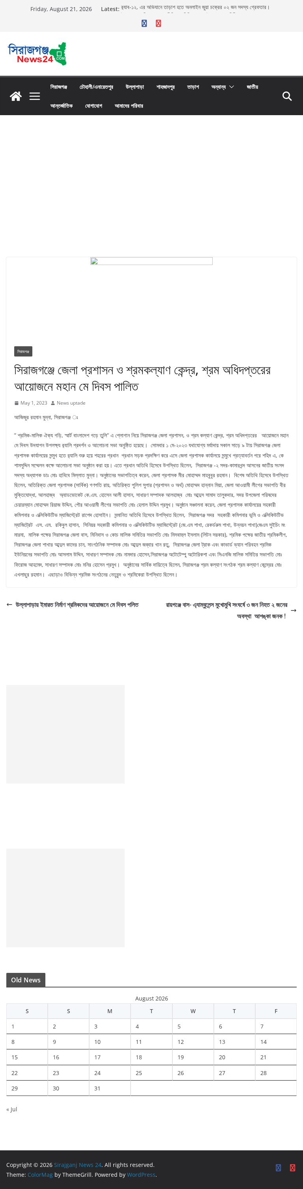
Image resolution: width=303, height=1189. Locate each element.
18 (139, 1057)
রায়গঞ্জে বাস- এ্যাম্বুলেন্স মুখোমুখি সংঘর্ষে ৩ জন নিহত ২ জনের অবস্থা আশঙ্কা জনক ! (226, 610)
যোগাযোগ (93, 105)
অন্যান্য (218, 86)
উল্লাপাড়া (135, 86)
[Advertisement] (151, 174)
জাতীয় (252, 86)
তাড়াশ (193, 86)
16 (56, 1057)
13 (222, 1041)
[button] (230, 86)
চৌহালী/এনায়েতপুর (96, 86)
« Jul (11, 1109)
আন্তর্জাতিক (61, 105)
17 (97, 1057)
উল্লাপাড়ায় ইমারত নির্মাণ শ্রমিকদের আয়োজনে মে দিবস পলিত (77, 604)
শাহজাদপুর (166, 86)
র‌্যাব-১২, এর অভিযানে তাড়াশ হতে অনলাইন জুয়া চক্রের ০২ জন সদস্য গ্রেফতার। (195, 9)
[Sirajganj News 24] (15, 96)
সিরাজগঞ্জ (58, 86)
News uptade (71, 402)
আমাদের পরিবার (129, 105)
